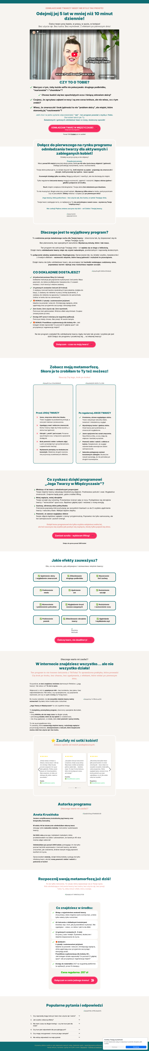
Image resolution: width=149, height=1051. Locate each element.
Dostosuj (114, 1047)
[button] (39, 769)
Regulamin (83, 1047)
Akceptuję (136, 1047)
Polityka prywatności (95, 1047)
